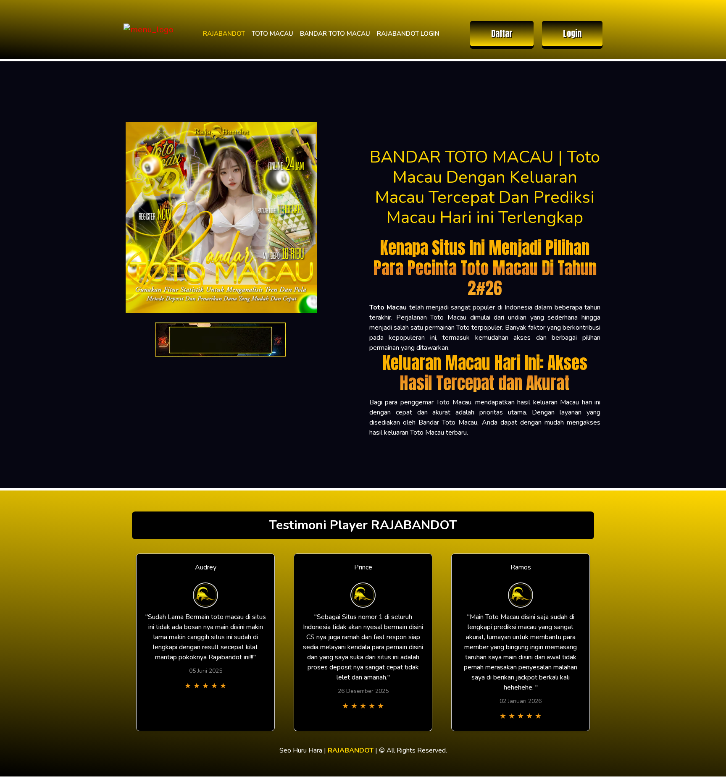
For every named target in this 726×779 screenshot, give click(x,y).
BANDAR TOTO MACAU (335, 33)
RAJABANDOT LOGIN (408, 33)
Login (572, 33)
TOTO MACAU (272, 33)
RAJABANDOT (224, 33)
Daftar (502, 33)
